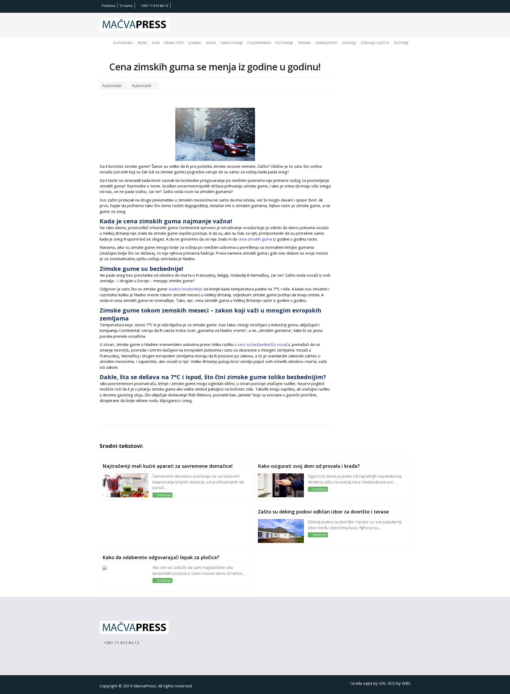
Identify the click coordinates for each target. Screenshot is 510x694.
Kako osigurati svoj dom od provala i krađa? (309, 466)
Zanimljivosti (326, 43)
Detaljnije (163, 495)
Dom (156, 43)
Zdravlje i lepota (375, 43)
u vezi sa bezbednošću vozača (262, 344)
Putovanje (284, 43)
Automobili (123, 43)
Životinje (401, 43)
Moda (211, 43)
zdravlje (349, 43)
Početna (108, 5)
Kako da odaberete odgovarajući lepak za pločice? (161, 557)
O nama (126, 5)
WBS (406, 683)
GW (382, 683)
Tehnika (304, 43)
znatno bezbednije (184, 289)
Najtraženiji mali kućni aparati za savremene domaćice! (167, 466)
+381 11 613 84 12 (154, 5)
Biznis (142, 43)
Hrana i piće (174, 43)
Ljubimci (195, 43)
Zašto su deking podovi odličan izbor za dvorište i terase (323, 511)
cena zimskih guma (255, 239)
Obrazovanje (231, 43)
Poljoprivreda (259, 43)
